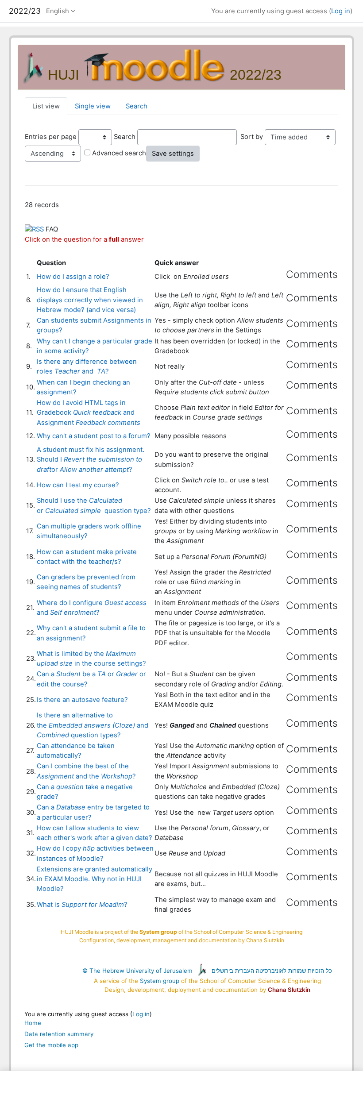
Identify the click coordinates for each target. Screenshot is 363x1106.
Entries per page (51, 137)
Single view (93, 106)
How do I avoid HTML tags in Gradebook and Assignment (88, 412)
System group (159, 980)
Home (32, 1022)
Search (136, 106)
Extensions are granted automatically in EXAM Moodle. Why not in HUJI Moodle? (94, 879)
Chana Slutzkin (289, 989)
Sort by (251, 137)
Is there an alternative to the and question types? (92, 725)
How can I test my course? (78, 485)
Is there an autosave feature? (82, 700)
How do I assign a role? (73, 277)
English (57, 11)
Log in (340, 11)
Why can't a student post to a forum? (94, 436)
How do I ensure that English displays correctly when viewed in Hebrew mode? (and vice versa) (90, 299)
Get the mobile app (51, 1044)
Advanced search (119, 153)
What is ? (82, 905)
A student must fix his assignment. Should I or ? (90, 459)
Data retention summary (58, 1033)
